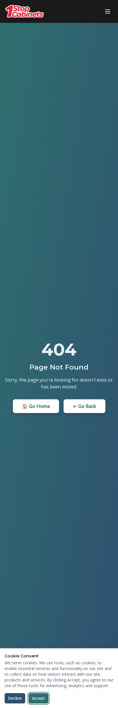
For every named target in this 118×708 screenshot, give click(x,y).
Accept (38, 698)
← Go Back (84, 406)
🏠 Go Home (36, 406)
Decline (15, 698)
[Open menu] (107, 11)
